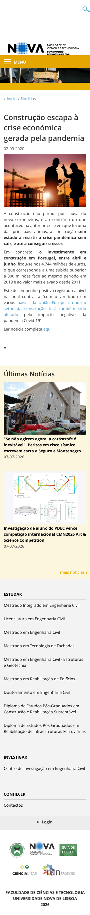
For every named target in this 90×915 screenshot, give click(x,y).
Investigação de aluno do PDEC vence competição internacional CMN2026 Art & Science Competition (45, 534)
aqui (47, 329)
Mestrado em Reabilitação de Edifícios (39, 679)
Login (47, 822)
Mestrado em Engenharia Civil (32, 632)
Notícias (28, 98)
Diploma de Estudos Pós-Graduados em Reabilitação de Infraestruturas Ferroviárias (45, 728)
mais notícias (72, 572)
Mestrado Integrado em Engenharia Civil (42, 605)
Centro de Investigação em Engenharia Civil (44, 768)
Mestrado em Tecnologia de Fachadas (39, 646)
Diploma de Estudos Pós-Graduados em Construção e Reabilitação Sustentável (41, 709)
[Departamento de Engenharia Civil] (45, 48)
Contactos (13, 805)
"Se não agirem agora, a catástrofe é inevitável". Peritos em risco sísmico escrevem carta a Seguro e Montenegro (42, 445)
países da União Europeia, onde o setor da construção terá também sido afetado (45, 308)
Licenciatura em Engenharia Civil (34, 619)
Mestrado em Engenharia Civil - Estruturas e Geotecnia (43, 662)
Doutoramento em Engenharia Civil (37, 692)
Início (12, 98)
